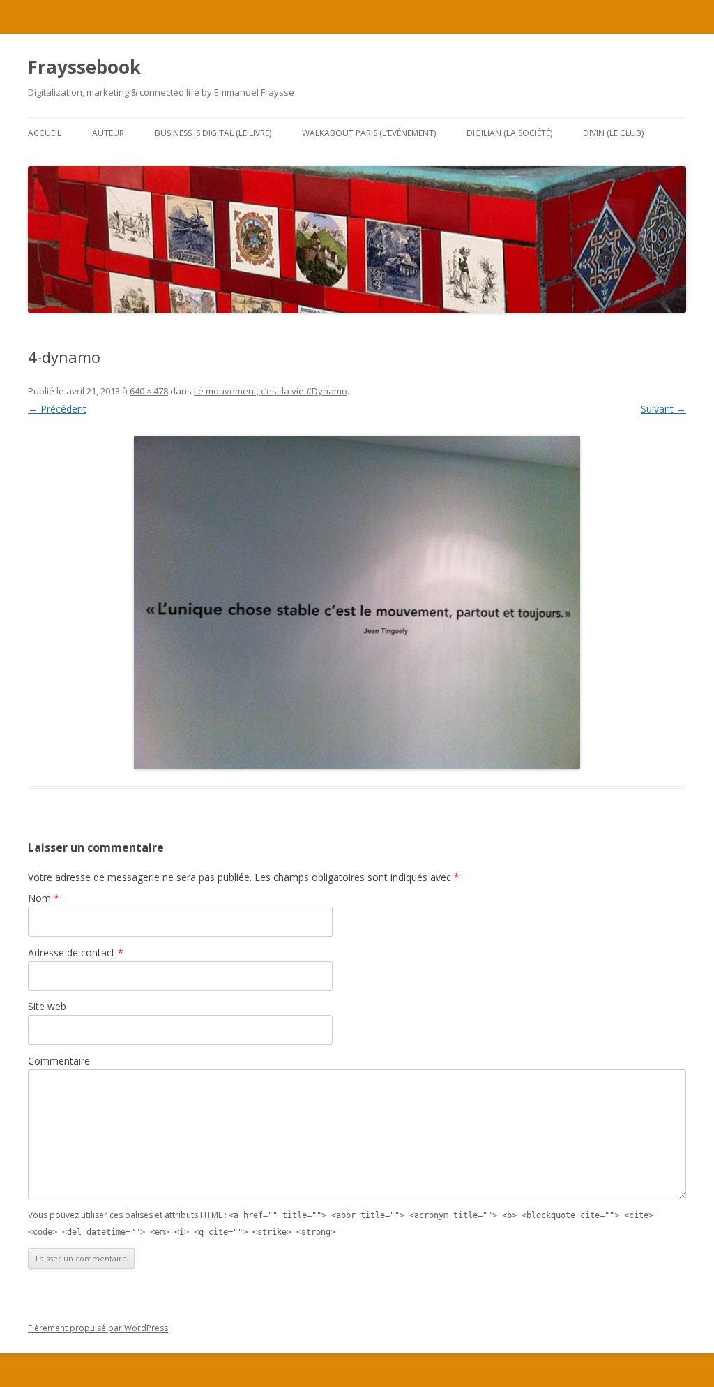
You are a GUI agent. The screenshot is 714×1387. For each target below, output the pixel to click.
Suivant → (663, 408)
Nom (43, 898)
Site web (47, 1006)
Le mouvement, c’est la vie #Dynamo (270, 391)
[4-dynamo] (357, 602)
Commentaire (59, 1060)
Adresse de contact (75, 952)
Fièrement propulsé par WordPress (98, 1328)
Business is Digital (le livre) (213, 133)
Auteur (108, 133)
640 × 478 (149, 391)
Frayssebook (84, 67)
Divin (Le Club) (613, 133)
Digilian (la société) (509, 133)
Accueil (44, 133)
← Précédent (57, 408)
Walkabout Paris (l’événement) (369, 133)
